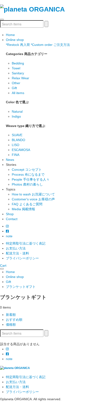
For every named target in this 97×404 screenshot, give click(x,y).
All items (18, 93)
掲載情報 (23, 209)
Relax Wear (20, 78)
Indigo (16, 116)
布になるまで (28, 174)
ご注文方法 (50, 45)
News (10, 160)
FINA (15, 155)
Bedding (18, 63)
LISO (15, 145)
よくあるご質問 (27, 204)
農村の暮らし (27, 184)
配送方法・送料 (17, 253)
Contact (11, 219)
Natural (17, 111)
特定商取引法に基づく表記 (25, 243)
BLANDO (18, 140)
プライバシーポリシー (22, 258)
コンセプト (27, 169)
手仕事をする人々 (30, 179)
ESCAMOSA (21, 150)
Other (16, 83)
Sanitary (18, 73)
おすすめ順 (14, 319)
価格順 (11, 324)
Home (10, 35)
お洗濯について (33, 194)
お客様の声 (33, 199)
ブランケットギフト (21, 287)
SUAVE (17, 135)
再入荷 (18, 45)
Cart (3, 265)
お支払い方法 (16, 248)
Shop (10, 214)
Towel (16, 68)
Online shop (15, 40)
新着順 (11, 315)
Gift (14, 88)
